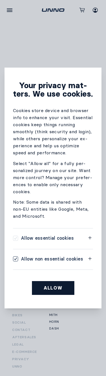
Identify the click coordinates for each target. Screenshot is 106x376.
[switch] (43, 238)
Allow (53, 288)
